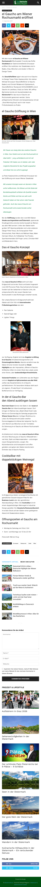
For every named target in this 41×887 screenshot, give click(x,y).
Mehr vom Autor (27, 562)
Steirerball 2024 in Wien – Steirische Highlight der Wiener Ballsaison (24, 568)
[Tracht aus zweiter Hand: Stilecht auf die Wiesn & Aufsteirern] (7, 587)
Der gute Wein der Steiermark (17, 817)
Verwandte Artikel (10, 562)
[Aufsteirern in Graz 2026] (20, 700)
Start (3, 7)
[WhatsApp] (18, 25)
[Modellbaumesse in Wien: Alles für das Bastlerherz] (7, 616)
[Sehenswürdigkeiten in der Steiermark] (20, 725)
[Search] (38, 2)
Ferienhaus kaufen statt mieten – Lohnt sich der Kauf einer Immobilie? (25, 597)
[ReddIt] (22, 25)
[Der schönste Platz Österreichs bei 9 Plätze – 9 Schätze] (20, 752)
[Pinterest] (13, 25)
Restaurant (23, 543)
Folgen (35, 868)
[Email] (27, 25)
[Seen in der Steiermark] (20, 780)
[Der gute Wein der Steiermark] (20, 805)
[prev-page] (18, 623)
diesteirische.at (9, 882)
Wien (34, 543)
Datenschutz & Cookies (20, 884)
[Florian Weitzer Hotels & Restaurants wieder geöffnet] (7, 578)
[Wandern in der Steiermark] (20, 831)
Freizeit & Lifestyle (12, 7)
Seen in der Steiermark (14, 792)
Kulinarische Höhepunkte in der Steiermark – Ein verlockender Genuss (18, 850)
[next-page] (21, 623)
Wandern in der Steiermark (16, 842)
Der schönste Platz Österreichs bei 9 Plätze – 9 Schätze (20, 765)
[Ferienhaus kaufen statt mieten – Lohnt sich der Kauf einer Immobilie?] (7, 597)
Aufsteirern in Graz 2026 (14, 711)
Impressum (34, 882)
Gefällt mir (34, 864)
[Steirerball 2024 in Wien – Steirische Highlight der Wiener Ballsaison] (7, 568)
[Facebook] (4, 25)
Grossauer (15, 543)
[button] (3, 2)
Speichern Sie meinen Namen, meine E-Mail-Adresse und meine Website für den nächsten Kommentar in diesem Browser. (20, 671)
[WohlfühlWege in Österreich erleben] (7, 606)
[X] (9, 25)
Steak (29, 543)
